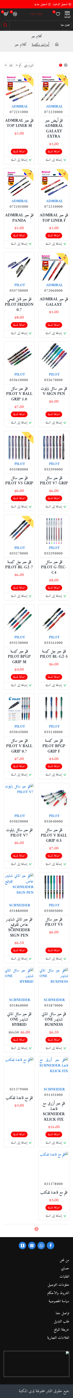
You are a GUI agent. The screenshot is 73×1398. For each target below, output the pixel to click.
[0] (58, 14)
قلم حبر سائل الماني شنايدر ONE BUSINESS (54, 1020)
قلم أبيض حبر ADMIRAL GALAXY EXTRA (54, 128)
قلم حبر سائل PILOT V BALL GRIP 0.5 (54, 836)
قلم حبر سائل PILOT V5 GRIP (19, 481)
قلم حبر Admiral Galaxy (54, 302)
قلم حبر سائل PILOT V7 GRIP (54, 481)
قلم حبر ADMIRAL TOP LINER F (54, 218)
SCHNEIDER (19, 905)
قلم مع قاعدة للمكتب (19, 1098)
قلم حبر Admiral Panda (19, 218)
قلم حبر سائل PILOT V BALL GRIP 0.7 (19, 746)
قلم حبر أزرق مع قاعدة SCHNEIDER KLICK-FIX (54, 1111)
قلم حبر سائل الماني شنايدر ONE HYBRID (19, 1020)
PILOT (19, 285)
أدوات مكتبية (40, 45)
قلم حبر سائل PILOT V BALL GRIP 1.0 (19, 394)
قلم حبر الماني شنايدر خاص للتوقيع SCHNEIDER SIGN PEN (19, 927)
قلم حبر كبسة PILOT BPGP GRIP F (53, 746)
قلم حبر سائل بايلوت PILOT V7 (19, 833)
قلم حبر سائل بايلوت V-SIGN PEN (54, 391)
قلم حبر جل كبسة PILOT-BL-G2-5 (54, 654)
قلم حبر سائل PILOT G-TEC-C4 (54, 568)
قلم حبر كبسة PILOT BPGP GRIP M (19, 657)
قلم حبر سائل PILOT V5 (54, 922)
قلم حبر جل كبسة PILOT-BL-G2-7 (19, 565)
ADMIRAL (54, 107)
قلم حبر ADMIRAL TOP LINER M (19, 123)
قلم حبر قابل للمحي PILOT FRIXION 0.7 (19, 305)
